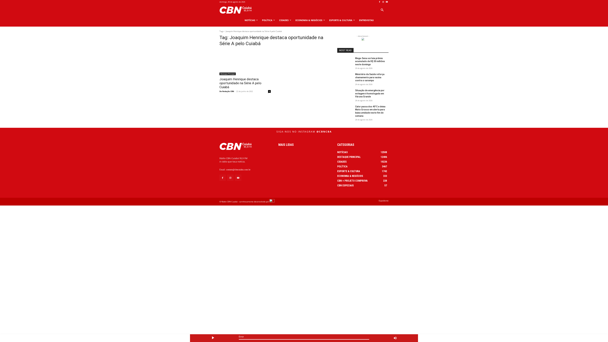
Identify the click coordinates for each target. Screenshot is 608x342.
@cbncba (324, 131)
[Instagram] (383, 2)
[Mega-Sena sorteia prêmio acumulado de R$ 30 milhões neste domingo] (345, 62)
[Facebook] (379, 2)
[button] (382, 10)
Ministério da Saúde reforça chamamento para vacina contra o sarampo (369, 77)
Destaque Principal (227, 74)
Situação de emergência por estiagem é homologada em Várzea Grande (369, 93)
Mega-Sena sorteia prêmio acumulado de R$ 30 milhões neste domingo (370, 61)
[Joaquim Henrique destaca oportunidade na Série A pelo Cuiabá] (245, 62)
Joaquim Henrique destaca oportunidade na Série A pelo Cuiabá (240, 83)
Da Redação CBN (226, 91)
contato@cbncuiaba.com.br (238, 169)
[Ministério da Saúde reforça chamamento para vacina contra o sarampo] (345, 78)
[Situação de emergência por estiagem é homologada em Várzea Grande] (345, 94)
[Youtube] (387, 2)
